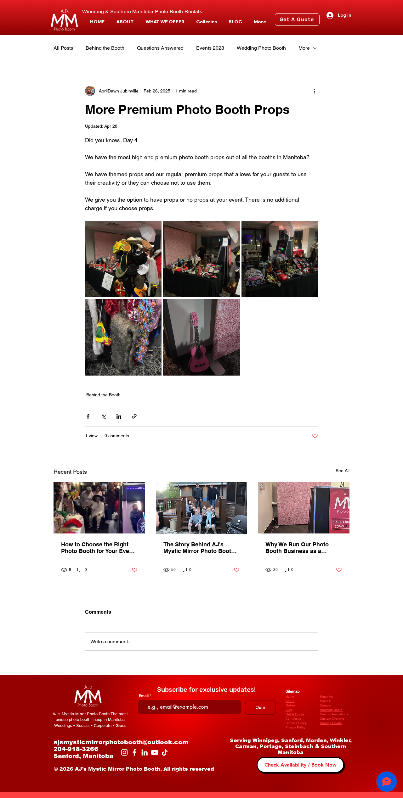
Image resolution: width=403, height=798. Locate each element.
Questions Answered (160, 48)
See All (342, 470)
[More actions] (314, 91)
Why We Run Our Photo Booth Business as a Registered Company (297, 547)
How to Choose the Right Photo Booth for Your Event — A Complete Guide (97, 547)
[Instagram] (124, 752)
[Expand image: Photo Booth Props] (123, 259)
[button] (164, 21)
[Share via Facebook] (88, 416)
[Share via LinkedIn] (119, 416)
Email (144, 696)
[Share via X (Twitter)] (103, 416)
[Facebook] (134, 752)
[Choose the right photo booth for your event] (99, 507)
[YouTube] (154, 752)
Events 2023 (210, 48)
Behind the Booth (105, 48)
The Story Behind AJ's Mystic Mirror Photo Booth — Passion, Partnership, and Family (199, 547)
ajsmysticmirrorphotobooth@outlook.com (121, 742)
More (304, 48)
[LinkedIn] (144, 752)
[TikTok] (164, 752)
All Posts (63, 48)
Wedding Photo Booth (261, 48)
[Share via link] (134, 416)
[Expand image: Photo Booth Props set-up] (201, 259)
